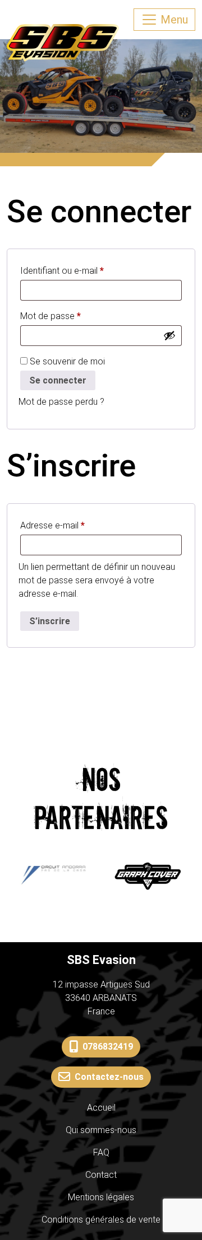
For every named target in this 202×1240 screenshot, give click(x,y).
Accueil (101, 1107)
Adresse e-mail (73, 525)
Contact (101, 1174)
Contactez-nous (109, 1076)
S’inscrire (49, 621)
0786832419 (107, 1046)
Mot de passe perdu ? (61, 401)
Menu (173, 19)
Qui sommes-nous (101, 1130)
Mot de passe (71, 315)
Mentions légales (101, 1197)
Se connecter (57, 380)
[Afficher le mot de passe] (169, 335)
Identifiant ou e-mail (83, 270)
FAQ (101, 1152)
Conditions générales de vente (101, 1219)
